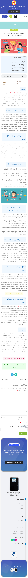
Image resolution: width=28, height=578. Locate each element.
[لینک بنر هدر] (16, 7)
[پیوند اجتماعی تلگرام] (12, 374)
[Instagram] (16, 540)
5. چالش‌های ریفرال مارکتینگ (19, 67)
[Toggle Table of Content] (23, 57)
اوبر (18, 306)
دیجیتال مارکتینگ (12, 27)
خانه (18, 27)
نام (26, 411)
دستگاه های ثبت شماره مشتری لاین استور (14, 358)
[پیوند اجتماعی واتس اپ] (15, 374)
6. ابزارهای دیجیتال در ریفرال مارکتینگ (18, 68)
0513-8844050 (20, 527)
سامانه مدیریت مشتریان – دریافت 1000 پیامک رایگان (14, 366)
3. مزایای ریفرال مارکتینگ (20, 64)
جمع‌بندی (23, 71)
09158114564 (16, 537)
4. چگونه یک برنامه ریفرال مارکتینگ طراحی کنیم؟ (15, 65)
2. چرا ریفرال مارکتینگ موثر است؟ (18, 62)
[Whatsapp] (12, 540)
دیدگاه (25, 394)
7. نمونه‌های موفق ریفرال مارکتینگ (18, 70)
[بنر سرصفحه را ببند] (2, 7)
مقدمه (24, 59)
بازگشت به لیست (14, 379)
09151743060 (16, 531)
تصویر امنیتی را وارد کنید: (14, 426)
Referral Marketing (14, 93)
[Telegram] (14, 540)
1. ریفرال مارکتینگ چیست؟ (20, 61)
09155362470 (15, 533)
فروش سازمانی (4, 16)
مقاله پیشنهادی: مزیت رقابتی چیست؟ (14, 293)
